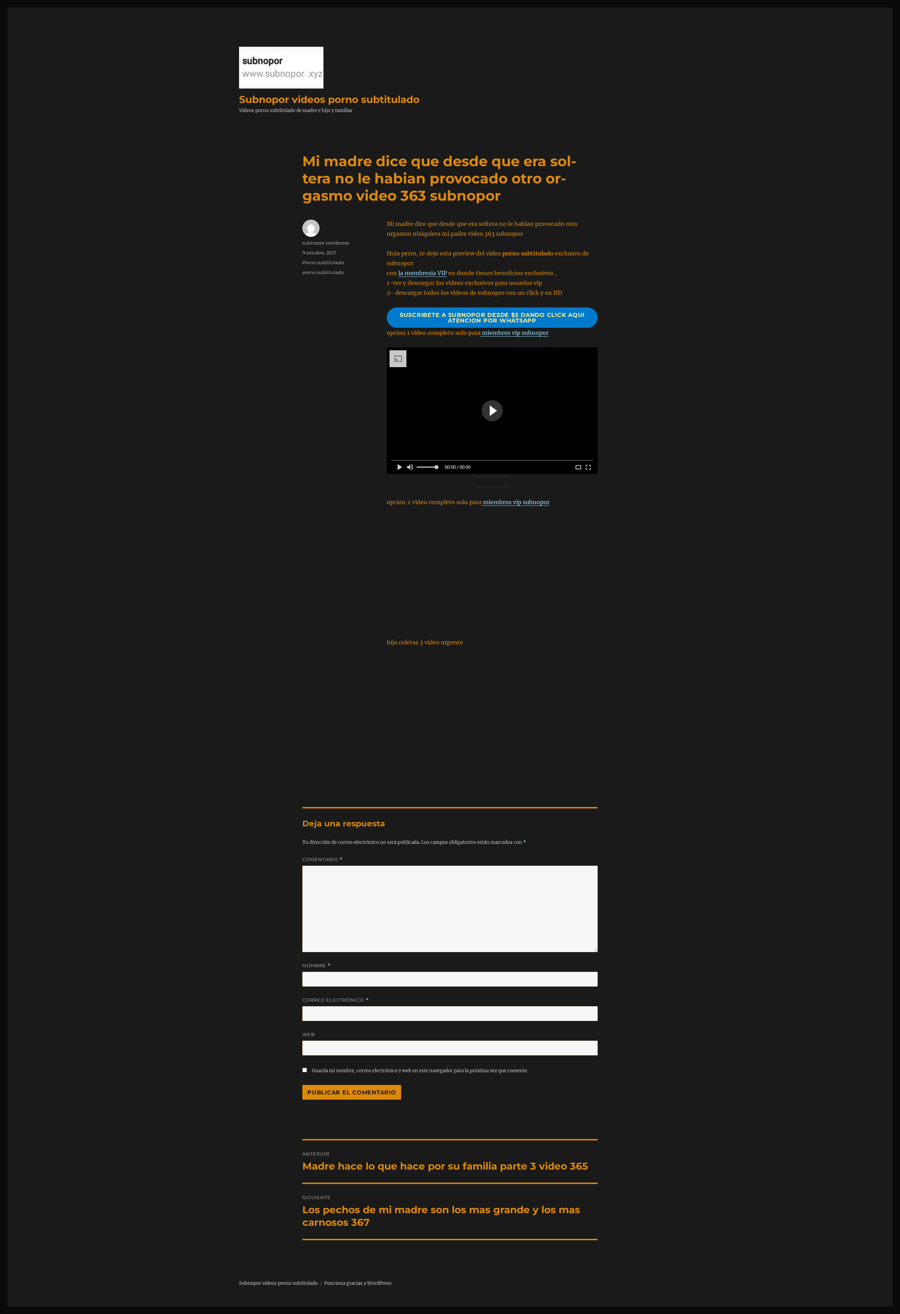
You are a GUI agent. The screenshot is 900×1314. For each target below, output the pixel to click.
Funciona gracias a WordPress (358, 1283)
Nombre (316, 966)
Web (308, 1034)
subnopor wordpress (325, 243)
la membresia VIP (422, 273)
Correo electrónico (335, 1000)
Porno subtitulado (323, 262)
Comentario (322, 860)
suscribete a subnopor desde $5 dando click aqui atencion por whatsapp (492, 318)
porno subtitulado (323, 272)
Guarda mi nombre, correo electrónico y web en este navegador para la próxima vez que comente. (420, 1071)
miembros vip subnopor (514, 332)
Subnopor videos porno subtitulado (329, 99)
